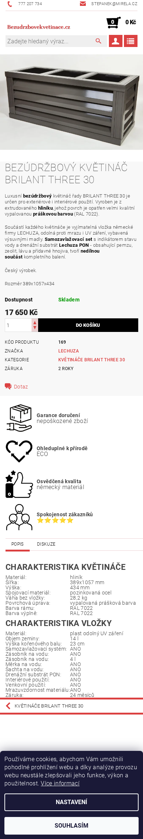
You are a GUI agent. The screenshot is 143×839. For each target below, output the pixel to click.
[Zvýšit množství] (35, 321)
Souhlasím (71, 825)
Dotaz (21, 387)
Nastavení (71, 802)
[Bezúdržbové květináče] (39, 22)
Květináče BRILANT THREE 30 (91, 359)
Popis (17, 544)
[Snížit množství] (35, 328)
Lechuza (68, 351)
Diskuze (46, 544)
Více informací (60, 783)
